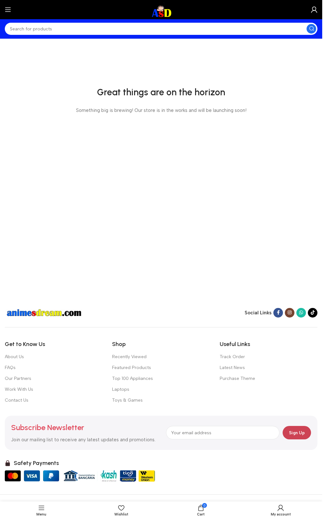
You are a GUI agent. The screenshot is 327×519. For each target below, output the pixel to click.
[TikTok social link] (312, 313)
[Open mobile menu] (8, 9)
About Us (14, 356)
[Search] (311, 29)
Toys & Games (127, 400)
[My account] (314, 9)
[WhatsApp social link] (301, 313)
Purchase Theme (237, 378)
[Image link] (45, 312)
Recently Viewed (129, 356)
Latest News (232, 367)
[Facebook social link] (278, 313)
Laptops (120, 389)
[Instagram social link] (289, 313)
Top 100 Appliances (132, 378)
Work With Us (19, 389)
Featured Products (131, 367)
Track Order (232, 356)
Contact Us (16, 400)
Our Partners (18, 378)
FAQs (10, 367)
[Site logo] (161, 9)
